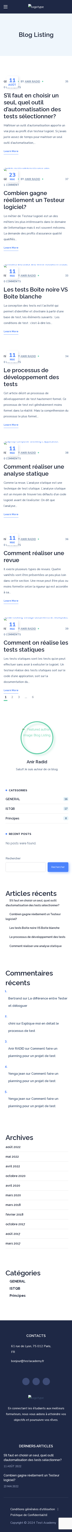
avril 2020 (13, 1185)
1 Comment (11, 185)
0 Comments (12, 281)
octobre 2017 (15, 1224)
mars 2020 (13, 1195)
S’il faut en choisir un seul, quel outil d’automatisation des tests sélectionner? (32, 106)
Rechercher (13, 858)
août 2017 (13, 1234)
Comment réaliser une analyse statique (34, 470)
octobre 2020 (16, 1176)
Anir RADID (32, 81)
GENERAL (37, 799)
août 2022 (13, 1147)
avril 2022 (13, 1166)
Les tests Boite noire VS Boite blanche (36, 293)
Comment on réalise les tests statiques (36, 646)
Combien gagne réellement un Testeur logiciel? (34, 200)
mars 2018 (13, 1205)
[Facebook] (46, 1381)
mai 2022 (12, 1156)
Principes (36, 818)
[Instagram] (26, 1381)
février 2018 (14, 1214)
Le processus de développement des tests (31, 377)
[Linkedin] (36, 1381)
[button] (66, 7)
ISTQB (37, 809)
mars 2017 (13, 1243)
